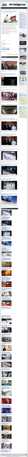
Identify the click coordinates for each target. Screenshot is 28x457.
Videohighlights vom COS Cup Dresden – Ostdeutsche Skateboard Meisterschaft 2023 (6, 239)
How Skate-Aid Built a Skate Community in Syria (6, 269)
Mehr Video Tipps (22, 84)
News (3, 9)
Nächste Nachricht (16, 54)
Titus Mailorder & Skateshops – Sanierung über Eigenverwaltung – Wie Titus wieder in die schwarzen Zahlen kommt (9, 119)
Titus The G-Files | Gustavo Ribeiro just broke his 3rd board (6, 316)
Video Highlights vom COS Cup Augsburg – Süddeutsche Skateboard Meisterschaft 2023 (5, 249)
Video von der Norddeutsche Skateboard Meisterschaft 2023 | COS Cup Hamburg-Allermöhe (6, 259)
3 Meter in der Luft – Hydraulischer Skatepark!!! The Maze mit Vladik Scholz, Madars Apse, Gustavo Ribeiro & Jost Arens (6, 279)
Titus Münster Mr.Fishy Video (6, 360)
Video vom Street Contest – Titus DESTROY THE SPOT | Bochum (6, 335)
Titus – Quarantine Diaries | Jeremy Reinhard (6, 415)
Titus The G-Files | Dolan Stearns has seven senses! (6, 353)
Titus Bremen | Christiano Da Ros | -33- (6, 344)
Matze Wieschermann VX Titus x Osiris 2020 (5, 432)
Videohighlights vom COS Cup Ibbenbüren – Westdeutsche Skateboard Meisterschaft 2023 (6, 228)
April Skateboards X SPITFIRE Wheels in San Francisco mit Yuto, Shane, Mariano (23, 19)
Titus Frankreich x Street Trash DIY (5, 379)
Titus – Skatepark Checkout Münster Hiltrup (6, 326)
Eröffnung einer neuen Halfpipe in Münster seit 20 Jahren (9, 104)
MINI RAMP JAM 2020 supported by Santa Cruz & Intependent (6, 441)
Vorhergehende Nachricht (10, 54)
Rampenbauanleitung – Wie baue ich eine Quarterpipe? (6, 308)
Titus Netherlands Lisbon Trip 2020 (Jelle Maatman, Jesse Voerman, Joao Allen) (6, 298)
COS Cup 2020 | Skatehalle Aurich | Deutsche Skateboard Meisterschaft (6, 451)
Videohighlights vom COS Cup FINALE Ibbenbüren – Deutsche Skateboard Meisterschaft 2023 (5, 218)
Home (1, 9)
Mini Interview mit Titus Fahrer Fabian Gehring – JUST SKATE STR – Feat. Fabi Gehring (6, 388)
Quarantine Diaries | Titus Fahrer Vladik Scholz (5, 424)
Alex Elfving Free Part (5, 397)
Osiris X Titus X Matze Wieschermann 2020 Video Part (6, 369)
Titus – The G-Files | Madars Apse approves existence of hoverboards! (6, 289)
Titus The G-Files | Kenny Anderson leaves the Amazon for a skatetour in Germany (6, 406)
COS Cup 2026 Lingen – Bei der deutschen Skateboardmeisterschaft (23, 15)
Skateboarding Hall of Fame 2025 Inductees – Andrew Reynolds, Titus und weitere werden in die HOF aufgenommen (8, 74)
